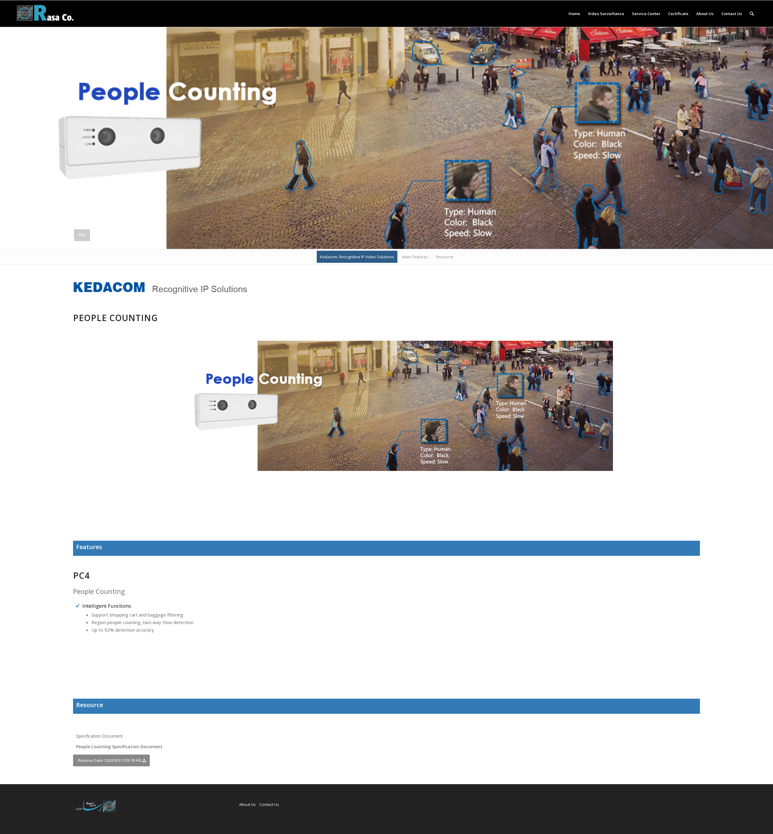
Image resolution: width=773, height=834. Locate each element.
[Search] (752, 13)
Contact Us (269, 804)
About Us (247, 804)
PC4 (82, 234)
